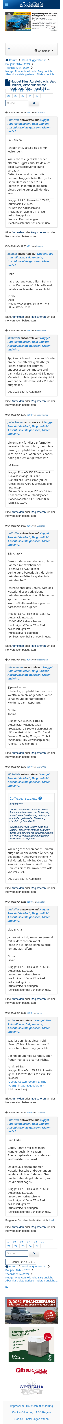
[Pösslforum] (31, 1371)
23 (22, 95)
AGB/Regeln (43, 1412)
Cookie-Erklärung (22, 1412)
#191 (29, 112)
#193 (29, 330)
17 (28, 91)
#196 (29, 659)
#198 (29, 902)
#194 (29, 415)
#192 (29, 246)
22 (15, 95)
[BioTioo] (31, 1344)
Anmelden (17, 232)
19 (42, 91)
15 (14, 91)
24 (29, 95)
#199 (29, 1013)
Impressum (17, 1406)
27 (37, 95)
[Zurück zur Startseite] (31, 4)
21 (8, 95)
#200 (29, 1112)
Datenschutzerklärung (39, 1406)
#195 (29, 526)
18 (35, 91)
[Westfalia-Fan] (31, 1386)
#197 (29, 767)
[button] (6, 5)
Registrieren (38, 232)
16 (21, 91)
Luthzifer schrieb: (24, 798)
